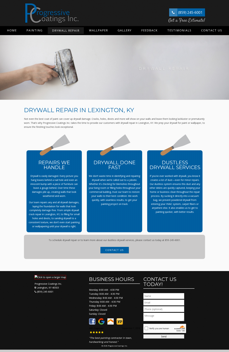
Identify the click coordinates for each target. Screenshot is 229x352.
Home (12, 30)
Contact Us (211, 30)
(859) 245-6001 (190, 12)
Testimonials (179, 30)
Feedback (149, 30)
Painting (34, 30)
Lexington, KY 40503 (47, 287)
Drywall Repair (65, 30)
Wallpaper (98, 30)
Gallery (125, 30)
